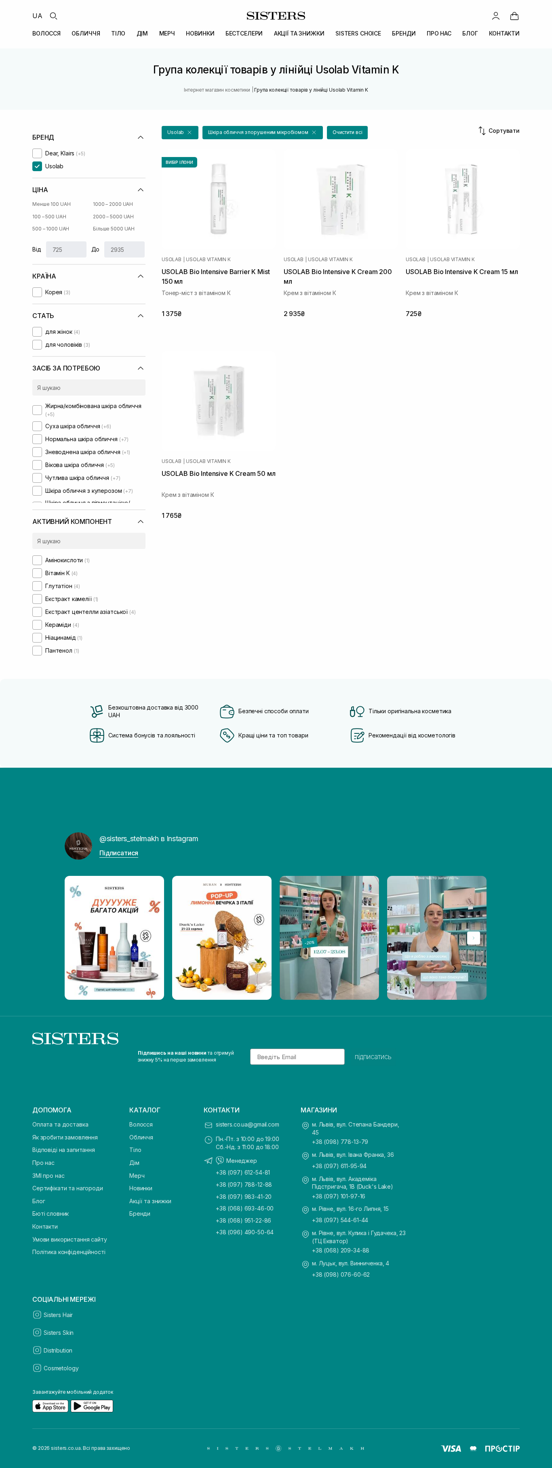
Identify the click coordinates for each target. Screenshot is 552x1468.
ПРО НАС (439, 33)
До (95, 249)
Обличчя (141, 1137)
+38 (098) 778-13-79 (340, 1141)
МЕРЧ (167, 33)
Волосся (141, 1124)
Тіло (135, 1149)
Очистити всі (347, 132)
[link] (514, 15)
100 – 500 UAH (49, 217)
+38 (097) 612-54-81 (243, 1172)
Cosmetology (61, 1368)
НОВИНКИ (200, 33)
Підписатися (118, 853)
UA (37, 16)
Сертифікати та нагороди (67, 1188)
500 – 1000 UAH (50, 229)
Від (36, 249)
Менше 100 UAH (51, 204)
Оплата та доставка (60, 1124)
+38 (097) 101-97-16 (338, 1196)
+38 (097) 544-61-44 (340, 1220)
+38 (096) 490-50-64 (245, 1232)
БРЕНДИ (403, 33)
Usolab (171, 259)
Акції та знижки (150, 1201)
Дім (134, 1162)
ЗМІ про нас (48, 1175)
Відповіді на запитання (63, 1149)
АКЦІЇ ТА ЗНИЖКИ (299, 33)
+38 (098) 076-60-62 (341, 1274)
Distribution (58, 1350)
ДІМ (142, 33)
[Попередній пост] (78, 938)
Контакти (45, 1226)
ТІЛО (118, 33)
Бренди (139, 1213)
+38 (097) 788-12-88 (244, 1184)
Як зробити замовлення (65, 1137)
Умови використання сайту (69, 1239)
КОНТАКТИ (504, 33)
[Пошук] (53, 15)
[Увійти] (496, 15)
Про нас (43, 1162)
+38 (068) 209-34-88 (340, 1250)
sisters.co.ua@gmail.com (247, 1124)
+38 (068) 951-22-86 (243, 1220)
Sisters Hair (58, 1314)
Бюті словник (50, 1213)
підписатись (373, 1057)
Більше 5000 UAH (114, 229)
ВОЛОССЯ (46, 33)
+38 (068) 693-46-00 (245, 1208)
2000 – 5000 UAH (113, 217)
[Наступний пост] (473, 938)
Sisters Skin (59, 1332)
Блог (38, 1201)
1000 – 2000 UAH (113, 204)
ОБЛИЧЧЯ (86, 33)
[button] (180, 132)
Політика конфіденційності (68, 1251)
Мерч (136, 1175)
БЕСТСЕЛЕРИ (244, 33)
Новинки (140, 1188)
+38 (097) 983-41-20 (244, 1196)
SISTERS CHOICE (358, 33)
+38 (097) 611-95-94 (339, 1165)
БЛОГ (470, 33)
